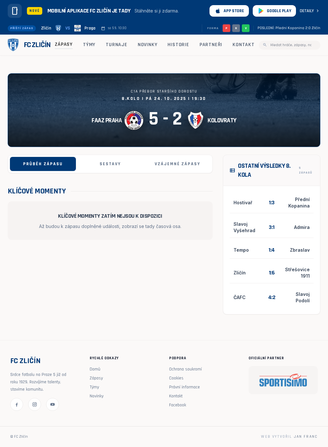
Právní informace (184, 387)
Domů (95, 369)
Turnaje (116, 44)
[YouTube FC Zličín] (52, 404)
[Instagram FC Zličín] (34, 404)
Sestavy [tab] (110, 164)
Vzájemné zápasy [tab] (177, 164)
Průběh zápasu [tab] (42, 164)
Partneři (211, 44)
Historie (178, 44)
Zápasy (64, 44)
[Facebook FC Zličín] (16, 404)
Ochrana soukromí (185, 369)
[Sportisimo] (283, 380)
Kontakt (244, 44)
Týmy (89, 44)
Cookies (176, 378)
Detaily (310, 11)
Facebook (177, 405)
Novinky (148, 44)
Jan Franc (306, 436)
